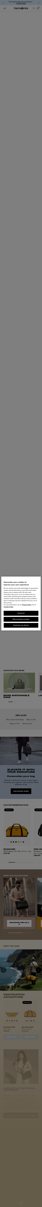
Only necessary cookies (21, 619)
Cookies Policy (8, 607)
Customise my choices (21, 625)
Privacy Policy (26, 605)
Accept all (21, 613)
